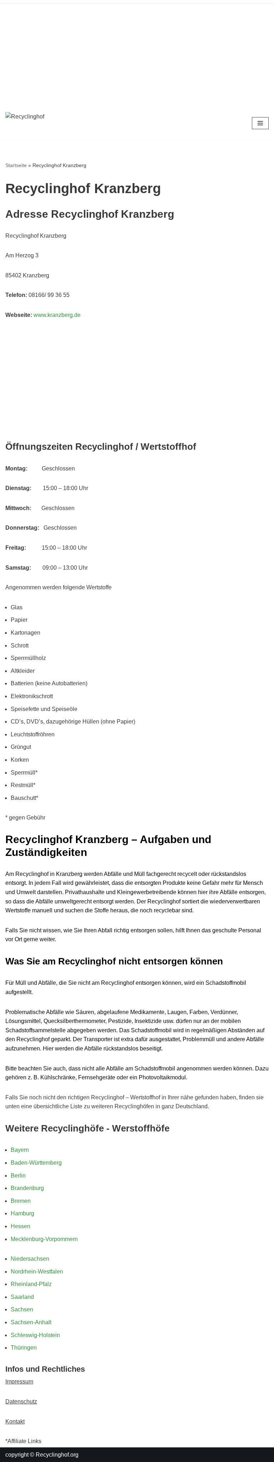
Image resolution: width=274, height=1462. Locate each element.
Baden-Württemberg (36, 1163)
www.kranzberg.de (57, 315)
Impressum (19, 1381)
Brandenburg (27, 1188)
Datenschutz (21, 1401)
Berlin (18, 1176)
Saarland (22, 1297)
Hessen (20, 1226)
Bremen (21, 1201)
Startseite (16, 165)
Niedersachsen (30, 1259)
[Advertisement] (137, 54)
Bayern (20, 1150)
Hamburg (22, 1213)
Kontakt (15, 1421)
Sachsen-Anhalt (31, 1322)
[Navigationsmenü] (260, 123)
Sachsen (22, 1309)
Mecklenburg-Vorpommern (44, 1239)
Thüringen (24, 1348)
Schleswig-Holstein (35, 1335)
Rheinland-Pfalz (31, 1284)
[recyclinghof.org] (50, 123)
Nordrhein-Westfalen (37, 1272)
